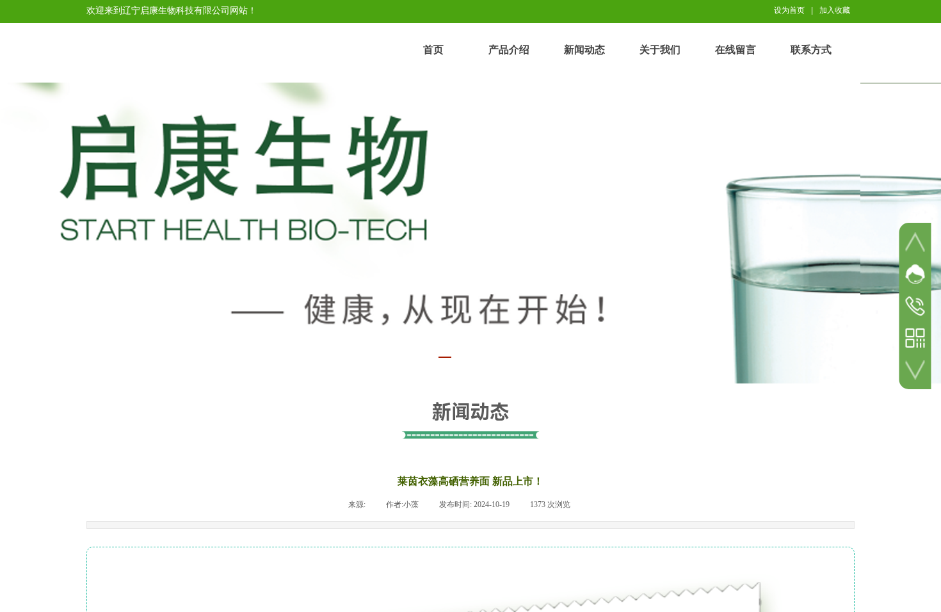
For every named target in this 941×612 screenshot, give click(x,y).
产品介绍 (508, 49)
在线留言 (735, 49)
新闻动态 (584, 49)
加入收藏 (834, 10)
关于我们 (659, 49)
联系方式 (811, 49)
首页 (433, 49)
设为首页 (789, 10)
